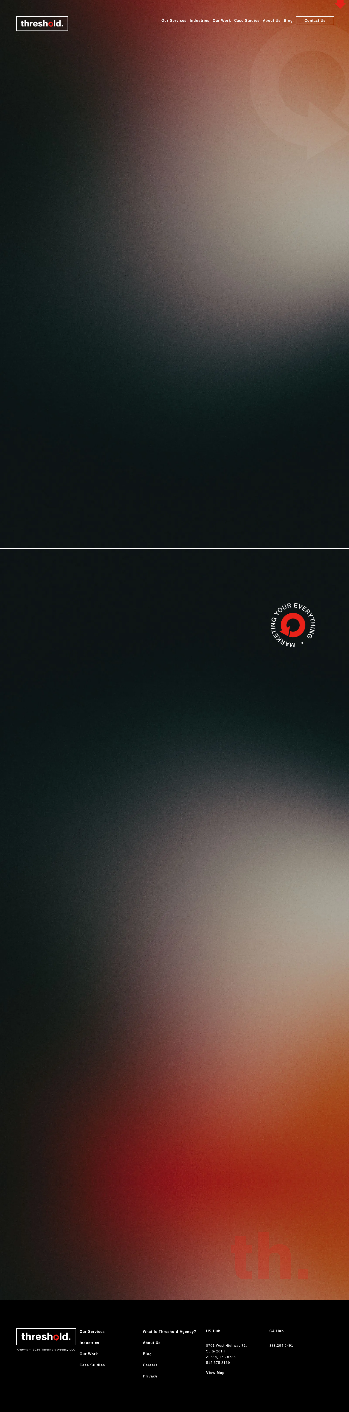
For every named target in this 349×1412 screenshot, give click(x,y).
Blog (288, 20)
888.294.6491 (281, 1346)
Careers (150, 1365)
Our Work (222, 20)
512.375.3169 (218, 1363)
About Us (272, 20)
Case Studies (247, 20)
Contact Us (315, 20)
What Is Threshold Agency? (169, 1332)
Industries (199, 20)
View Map (215, 1373)
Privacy (150, 1376)
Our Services (173, 20)
